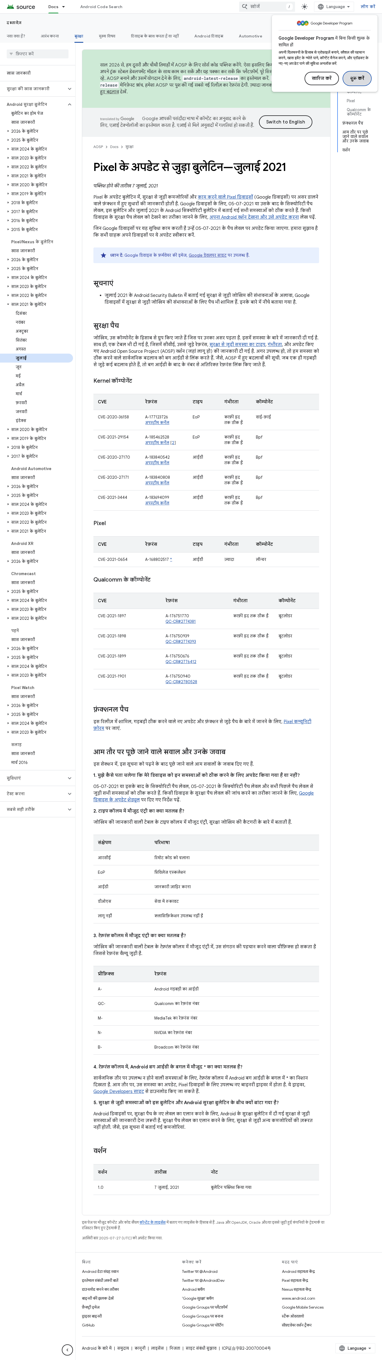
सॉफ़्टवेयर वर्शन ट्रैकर (297, 1325)
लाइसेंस (157, 1348)
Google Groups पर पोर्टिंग (202, 1325)
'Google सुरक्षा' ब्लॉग (198, 1298)
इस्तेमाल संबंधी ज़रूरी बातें (100, 1280)
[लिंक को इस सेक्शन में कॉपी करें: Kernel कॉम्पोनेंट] (137, 381)
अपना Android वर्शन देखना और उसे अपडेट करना (254, 217)
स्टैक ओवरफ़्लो (293, 1316)
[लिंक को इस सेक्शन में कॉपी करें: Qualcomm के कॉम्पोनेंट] (156, 580)
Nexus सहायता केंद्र (296, 1289)
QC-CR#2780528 (181, 681)
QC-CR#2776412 (181, 661)
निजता (174, 1348)
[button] (33, 88)
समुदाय (123, 1348)
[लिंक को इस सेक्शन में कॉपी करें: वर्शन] (112, 1151)
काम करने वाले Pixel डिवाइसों (225, 197)
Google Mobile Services (303, 1307)
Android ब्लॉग (193, 1289)
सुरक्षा (78, 36)
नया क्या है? (16, 36)
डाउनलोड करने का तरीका (100, 1289)
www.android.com (298, 1298)
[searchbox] (38, 53)
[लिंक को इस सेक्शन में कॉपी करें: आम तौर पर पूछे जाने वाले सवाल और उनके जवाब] (231, 752)
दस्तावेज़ (14, 22)
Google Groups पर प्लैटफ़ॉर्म (204, 1307)
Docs (53, 6)
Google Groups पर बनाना (202, 1316)
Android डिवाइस (208, 36)
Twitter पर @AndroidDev (203, 1280)
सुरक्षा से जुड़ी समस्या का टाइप (237, 344)
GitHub (88, 1325)
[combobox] (267, 7)
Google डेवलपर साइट (208, 255)
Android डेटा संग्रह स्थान (100, 1271)
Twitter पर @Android (200, 1271)
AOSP (98, 146)
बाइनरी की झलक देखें (98, 1298)
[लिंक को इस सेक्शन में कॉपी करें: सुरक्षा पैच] (124, 326)
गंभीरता (275, 344)
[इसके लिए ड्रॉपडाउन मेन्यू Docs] (66, 6)
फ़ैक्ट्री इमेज (91, 1307)
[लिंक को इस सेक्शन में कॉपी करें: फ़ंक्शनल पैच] (134, 710)
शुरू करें (357, 78)
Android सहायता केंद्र (298, 1271)
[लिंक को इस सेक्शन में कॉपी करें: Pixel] (111, 523)
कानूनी (140, 1348)
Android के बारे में (97, 1348)
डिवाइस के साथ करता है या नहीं (155, 36)
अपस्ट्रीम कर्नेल (157, 422)
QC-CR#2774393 (181, 641)
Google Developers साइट (118, 1091)
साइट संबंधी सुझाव (201, 1348)
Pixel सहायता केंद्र (295, 1280)
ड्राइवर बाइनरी (92, 1316)
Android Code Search (101, 6)
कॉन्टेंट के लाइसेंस (153, 1222)
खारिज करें (322, 78)
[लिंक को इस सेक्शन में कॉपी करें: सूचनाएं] (118, 283)
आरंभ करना (50, 36)
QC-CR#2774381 (181, 621)
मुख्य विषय (107, 36)
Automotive (250, 36)
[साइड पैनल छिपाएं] (67, 1350)
